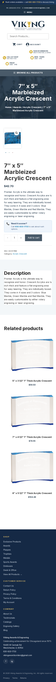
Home (8, 107)
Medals (6, 558)
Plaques (7, 550)
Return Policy (9, 590)
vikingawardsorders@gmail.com (36, 8)
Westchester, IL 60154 (42, 51)
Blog (5, 630)
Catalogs (7, 622)
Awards (17, 107)
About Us (7, 614)
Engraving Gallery (11, 626)
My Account (8, 602)
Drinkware (8, 566)
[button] (16, 133)
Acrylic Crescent (32, 107)
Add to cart (33, 237)
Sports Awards (10, 562)
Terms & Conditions (12, 598)
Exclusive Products (12, 541)
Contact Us (8, 586)
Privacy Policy (9, 594)
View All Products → (12, 574)
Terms (15, 678)
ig (12, 661)
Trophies (7, 554)
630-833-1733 (34, 2)
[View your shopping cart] (18, 44)
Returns (23, 678)
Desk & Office (9, 570)
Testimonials (9, 618)
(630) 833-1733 (14, 8)
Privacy (6, 678)
